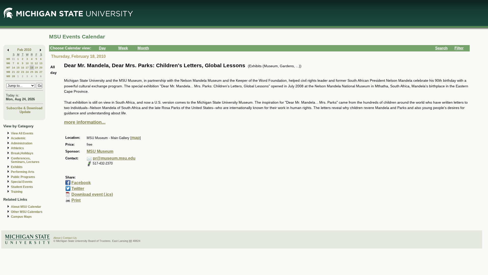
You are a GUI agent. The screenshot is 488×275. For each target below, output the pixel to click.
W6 (8, 63)
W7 (8, 67)
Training (16, 192)
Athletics (17, 148)
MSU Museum (100, 151)
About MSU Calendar (26, 207)
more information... (84, 122)
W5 (8, 59)
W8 (8, 72)
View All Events (22, 133)
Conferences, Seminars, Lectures (25, 160)
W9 (8, 76)
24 (27, 72)
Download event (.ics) (92, 194)
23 (22, 72)
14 (13, 67)
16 (22, 67)
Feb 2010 (24, 50)
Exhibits (17, 167)
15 (18, 67)
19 (36, 67)
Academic (18, 138)
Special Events (22, 182)
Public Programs (23, 177)
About (56, 237)
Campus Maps (21, 216)
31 (13, 59)
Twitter (77, 188)
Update (25, 112)
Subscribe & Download (24, 108)
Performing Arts (22, 172)
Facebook (81, 183)
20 (40, 67)
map (135, 137)
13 (40, 63)
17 (27, 67)
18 (31, 67)
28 (13, 76)
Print (76, 200)
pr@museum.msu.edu (114, 158)
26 (36, 72)
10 (27, 63)
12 (36, 63)
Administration (21, 143)
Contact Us (70, 237)
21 (13, 72)
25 (31, 72)
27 (40, 72)
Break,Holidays (22, 153)
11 (31, 63)
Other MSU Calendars (26, 212)
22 (18, 72)
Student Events (22, 187)
